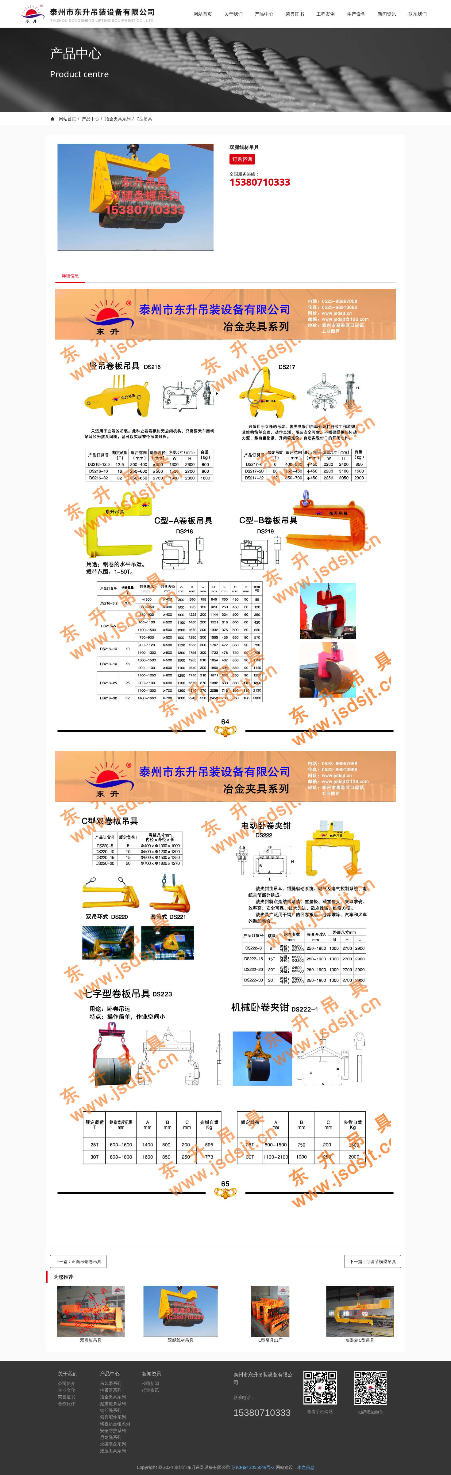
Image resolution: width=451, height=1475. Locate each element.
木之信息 (305, 1467)
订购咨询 (242, 159)
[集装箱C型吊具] (360, 1311)
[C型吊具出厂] (270, 1311)
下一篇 (372, 1261)
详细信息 (70, 275)
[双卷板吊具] (91, 1311)
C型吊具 (144, 119)
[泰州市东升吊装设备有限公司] (86, 14)
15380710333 (259, 182)
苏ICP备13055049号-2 (253, 1467)
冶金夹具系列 (118, 119)
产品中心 (90, 119)
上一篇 (78, 1261)
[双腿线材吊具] (181, 1311)
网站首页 (203, 14)
